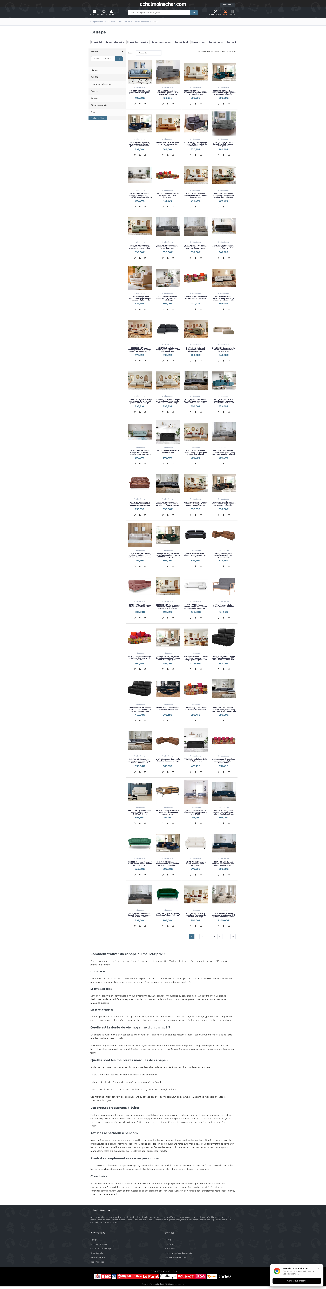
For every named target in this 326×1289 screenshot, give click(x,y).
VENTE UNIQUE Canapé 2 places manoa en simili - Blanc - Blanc (196, 863)
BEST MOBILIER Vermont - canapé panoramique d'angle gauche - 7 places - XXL (139, 760)
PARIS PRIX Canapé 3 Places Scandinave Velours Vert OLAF (168, 914)
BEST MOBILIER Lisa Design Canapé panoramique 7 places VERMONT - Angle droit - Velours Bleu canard (223, 93)
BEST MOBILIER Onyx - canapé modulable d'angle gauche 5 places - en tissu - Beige (168, 606)
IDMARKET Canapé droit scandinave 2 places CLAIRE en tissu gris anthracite (168, 92)
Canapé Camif (181, 42)
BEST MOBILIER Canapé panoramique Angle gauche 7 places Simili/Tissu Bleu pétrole (223, 864)
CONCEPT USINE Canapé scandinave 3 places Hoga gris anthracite (223, 246)
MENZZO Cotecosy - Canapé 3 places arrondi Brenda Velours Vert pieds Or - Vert (140, 863)
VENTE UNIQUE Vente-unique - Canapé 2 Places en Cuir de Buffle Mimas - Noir (195, 144)
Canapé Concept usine (137, 42)
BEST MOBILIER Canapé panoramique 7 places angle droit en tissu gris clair (196, 452)
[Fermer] (319, 1269)
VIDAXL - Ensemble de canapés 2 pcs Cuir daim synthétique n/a (223, 555)
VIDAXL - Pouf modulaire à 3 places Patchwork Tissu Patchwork (168, 195)
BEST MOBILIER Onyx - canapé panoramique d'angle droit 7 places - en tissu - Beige (140, 401)
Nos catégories (97, 1262)
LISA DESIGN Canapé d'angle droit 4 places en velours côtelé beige (223, 349)
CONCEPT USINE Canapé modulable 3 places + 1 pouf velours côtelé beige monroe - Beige (139, 556)
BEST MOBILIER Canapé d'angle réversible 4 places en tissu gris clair (195, 195)
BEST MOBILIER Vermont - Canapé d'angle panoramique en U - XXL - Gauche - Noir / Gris (195, 401)
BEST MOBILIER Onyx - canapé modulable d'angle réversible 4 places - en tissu (196, 92)
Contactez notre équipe (100, 1248)
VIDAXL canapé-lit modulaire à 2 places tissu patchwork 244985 (139, 658)
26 (233, 936)
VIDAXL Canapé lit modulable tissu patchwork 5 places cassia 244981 (223, 760)
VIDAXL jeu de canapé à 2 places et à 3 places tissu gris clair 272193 (195, 812)
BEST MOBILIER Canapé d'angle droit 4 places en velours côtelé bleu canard (223, 401)
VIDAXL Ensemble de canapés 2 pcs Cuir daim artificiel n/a (168, 760)
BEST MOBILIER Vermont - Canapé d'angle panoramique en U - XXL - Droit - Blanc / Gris (224, 709)
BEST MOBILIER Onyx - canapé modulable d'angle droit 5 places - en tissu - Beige (196, 503)
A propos (94, 1239)
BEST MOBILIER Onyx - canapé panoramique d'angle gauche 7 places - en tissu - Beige (168, 401)
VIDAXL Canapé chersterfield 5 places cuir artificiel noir (167, 708)
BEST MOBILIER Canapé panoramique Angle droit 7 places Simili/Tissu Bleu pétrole (223, 813)
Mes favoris (170, 1244)
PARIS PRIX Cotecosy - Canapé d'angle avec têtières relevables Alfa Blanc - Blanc (195, 606)
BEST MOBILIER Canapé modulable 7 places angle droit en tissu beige (196, 915)
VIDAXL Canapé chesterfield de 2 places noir (168, 451)
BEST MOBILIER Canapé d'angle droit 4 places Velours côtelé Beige (167, 298)
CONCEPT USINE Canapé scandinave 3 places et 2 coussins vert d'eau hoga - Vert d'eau (140, 453)
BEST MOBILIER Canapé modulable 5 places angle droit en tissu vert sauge (223, 195)
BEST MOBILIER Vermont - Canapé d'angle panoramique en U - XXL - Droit (167, 246)
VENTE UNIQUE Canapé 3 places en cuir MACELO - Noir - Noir (195, 555)
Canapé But (96, 42)
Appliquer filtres (97, 118)
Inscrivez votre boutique (175, 1257)
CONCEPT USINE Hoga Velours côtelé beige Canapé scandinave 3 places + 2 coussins (139, 299)
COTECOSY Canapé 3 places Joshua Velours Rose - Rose (140, 606)
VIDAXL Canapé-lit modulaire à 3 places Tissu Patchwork (195, 297)
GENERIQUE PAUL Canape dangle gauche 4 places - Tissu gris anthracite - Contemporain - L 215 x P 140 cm (168, 351)
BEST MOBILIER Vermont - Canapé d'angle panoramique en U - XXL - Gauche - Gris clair (223, 452)
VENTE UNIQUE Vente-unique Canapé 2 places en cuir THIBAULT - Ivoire (140, 812)
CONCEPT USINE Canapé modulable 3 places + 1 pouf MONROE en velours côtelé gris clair (140, 196)
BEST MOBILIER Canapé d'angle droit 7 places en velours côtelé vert (195, 349)
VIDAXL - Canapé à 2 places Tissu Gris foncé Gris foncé (223, 606)
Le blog (168, 1239)
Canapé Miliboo (198, 42)
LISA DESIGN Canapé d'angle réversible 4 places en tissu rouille (167, 144)
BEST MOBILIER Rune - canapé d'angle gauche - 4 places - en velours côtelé (223, 298)
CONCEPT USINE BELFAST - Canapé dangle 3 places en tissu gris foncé (223, 144)
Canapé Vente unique (162, 42)
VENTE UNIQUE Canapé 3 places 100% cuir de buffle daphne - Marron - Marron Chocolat (140, 504)
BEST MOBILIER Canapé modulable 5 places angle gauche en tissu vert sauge (139, 246)
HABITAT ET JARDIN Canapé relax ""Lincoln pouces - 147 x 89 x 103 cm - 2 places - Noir (223, 658)
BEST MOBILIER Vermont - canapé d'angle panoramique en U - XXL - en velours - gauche (167, 864)
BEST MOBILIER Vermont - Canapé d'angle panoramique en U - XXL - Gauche (139, 915)
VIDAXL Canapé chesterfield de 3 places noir (195, 760)
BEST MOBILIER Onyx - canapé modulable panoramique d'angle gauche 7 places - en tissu (196, 658)
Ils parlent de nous (98, 1244)
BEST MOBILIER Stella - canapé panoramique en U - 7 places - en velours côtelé (223, 915)
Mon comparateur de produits (178, 1253)
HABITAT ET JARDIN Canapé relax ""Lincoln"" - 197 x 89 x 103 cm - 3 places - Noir (140, 709)
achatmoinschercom (163, 4)
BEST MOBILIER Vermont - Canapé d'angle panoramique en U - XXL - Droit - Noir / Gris (167, 503)
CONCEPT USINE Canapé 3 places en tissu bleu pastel (139, 92)
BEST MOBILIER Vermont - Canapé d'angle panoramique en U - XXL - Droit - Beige (195, 246)
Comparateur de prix (98, 22)
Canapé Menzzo (216, 42)
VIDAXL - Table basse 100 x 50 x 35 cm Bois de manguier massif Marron (167, 812)
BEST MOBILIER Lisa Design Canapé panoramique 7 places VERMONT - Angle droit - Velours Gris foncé (223, 504)
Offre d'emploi (96, 1253)
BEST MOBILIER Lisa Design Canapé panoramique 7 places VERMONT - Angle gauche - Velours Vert (168, 556)
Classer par (132, 53)
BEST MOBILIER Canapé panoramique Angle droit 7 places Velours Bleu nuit (139, 144)
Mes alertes (170, 1248)
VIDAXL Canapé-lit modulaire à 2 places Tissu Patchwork (195, 708)
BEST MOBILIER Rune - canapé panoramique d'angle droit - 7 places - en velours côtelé (139, 350)
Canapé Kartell (233, 42)
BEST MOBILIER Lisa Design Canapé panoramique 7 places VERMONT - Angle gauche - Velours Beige (168, 658)
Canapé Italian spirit (114, 42)
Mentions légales (97, 1257)
